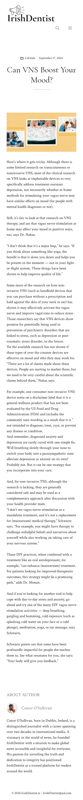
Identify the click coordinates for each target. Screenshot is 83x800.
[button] (57, 28)
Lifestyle (30, 58)
